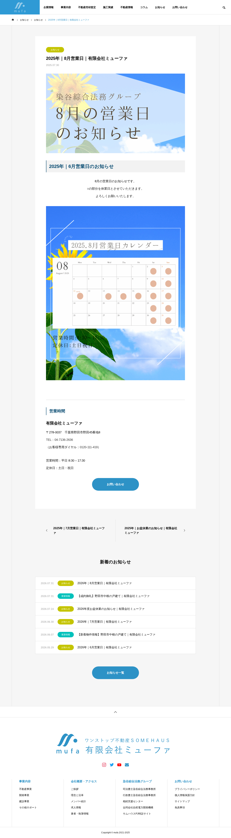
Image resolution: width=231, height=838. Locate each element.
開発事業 (24, 795)
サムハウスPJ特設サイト (137, 813)
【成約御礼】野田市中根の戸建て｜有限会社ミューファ (113, 596)
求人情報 (76, 807)
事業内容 (66, 7)
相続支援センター (133, 801)
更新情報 (65, 596)
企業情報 (48, 7)
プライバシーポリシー (187, 789)
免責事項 (180, 807)
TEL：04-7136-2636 (59, 440)
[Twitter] (112, 765)
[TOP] (115, 711)
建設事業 (24, 801)
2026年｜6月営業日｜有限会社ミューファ (104, 647)
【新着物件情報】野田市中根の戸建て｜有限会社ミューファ (116, 634)
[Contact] (127, 765)
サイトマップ (182, 801)
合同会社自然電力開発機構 (138, 807)
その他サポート (28, 807)
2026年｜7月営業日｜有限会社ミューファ (104, 621)
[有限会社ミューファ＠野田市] (20, 7)
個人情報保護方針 (185, 795)
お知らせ (160, 7)
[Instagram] (104, 765)
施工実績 (108, 7)
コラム (144, 7)
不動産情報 (126, 7)
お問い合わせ (180, 7)
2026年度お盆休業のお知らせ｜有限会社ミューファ (111, 608)
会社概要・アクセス (84, 781)
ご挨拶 (75, 789)
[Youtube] (119, 765)
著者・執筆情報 (80, 813)
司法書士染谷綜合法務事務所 (139, 789)
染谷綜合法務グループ (137, 781)
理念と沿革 (77, 795)
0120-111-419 (89, 447)
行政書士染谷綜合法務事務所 (139, 795)
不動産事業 (25, 789)
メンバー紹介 (78, 801)
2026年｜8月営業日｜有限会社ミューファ (104, 583)
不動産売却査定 (87, 7)
